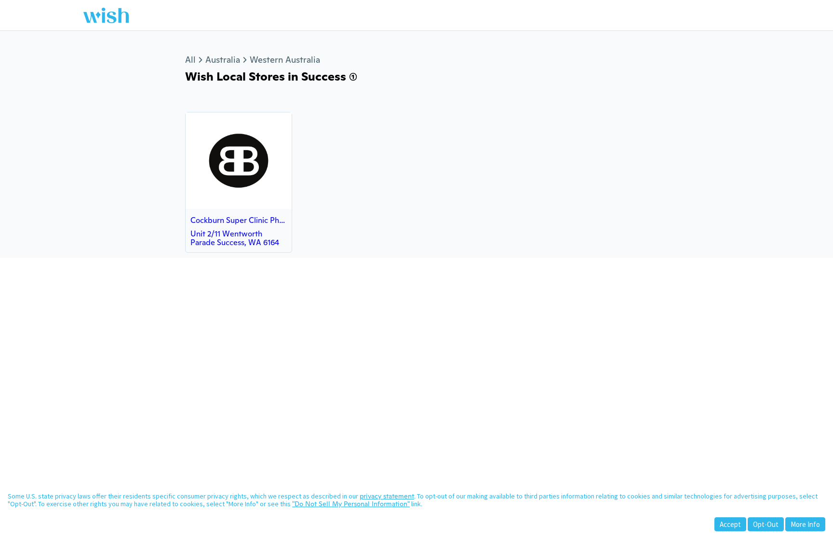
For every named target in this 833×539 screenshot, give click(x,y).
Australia (222, 59)
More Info (805, 524)
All (190, 59)
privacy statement (387, 496)
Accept (730, 524)
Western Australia (285, 59)
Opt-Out (766, 524)
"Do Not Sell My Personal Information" (351, 503)
